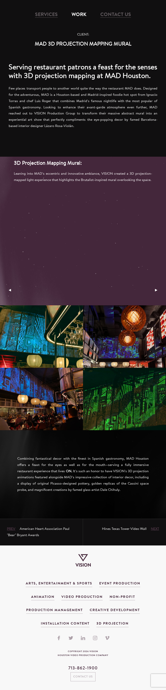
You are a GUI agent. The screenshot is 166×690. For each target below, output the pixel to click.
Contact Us (115, 14)
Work (79, 14)
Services (46, 14)
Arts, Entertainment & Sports (59, 583)
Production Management (54, 610)
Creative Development (115, 610)
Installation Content (65, 623)
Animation (42, 597)
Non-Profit (122, 597)
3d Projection (112, 623)
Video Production (82, 597)
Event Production (119, 583)
